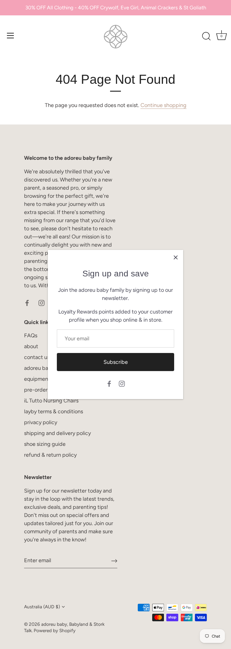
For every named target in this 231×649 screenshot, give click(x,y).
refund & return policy (50, 455)
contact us (37, 357)
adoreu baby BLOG (47, 368)
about (31, 346)
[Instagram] (122, 383)
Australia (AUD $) (42, 607)
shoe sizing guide (45, 444)
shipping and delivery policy (57, 433)
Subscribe (115, 362)
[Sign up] (114, 560)
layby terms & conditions (53, 411)
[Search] (206, 36)
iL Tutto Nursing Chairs (51, 400)
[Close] (175, 257)
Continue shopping (163, 105)
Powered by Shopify (54, 630)
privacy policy (40, 422)
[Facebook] (109, 383)
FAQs (30, 335)
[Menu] (10, 35)
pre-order (36, 389)
